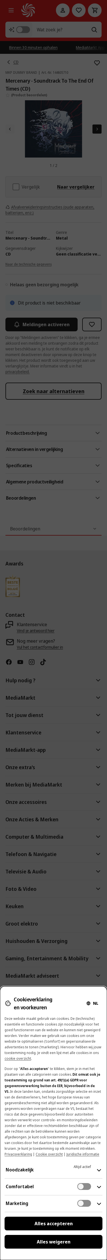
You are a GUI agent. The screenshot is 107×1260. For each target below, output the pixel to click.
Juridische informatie (82, 1154)
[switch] (84, 1186)
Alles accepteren (54, 1223)
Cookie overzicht (49, 1154)
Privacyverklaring (18, 1154)
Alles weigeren (53, 1242)
